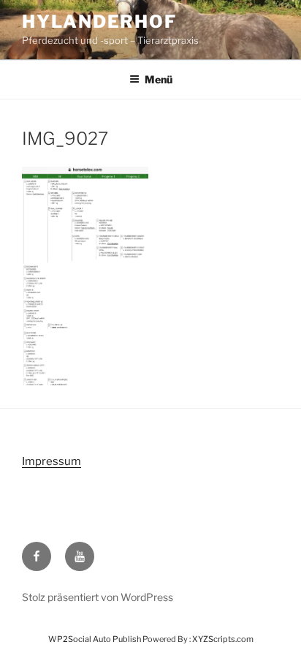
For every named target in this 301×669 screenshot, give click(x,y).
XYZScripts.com (223, 639)
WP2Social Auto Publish (94, 639)
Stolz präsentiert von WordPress (97, 597)
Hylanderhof (99, 21)
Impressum (51, 461)
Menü (158, 79)
